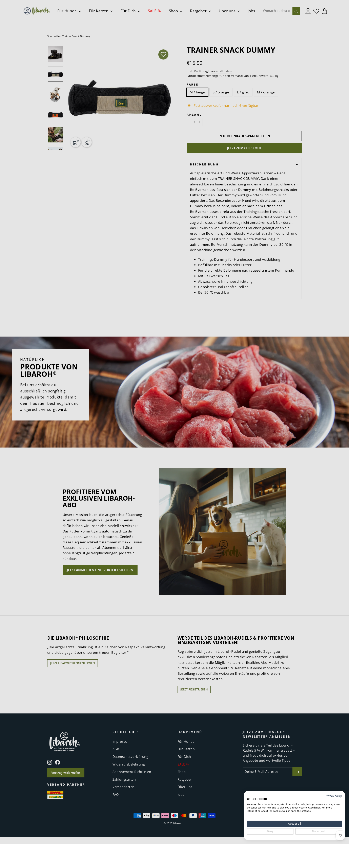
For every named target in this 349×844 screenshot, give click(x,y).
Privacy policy (333, 796)
